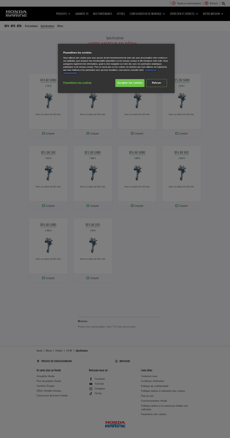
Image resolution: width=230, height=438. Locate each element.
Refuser (156, 83)
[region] (116, 68)
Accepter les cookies (130, 83)
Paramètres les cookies (77, 82)
